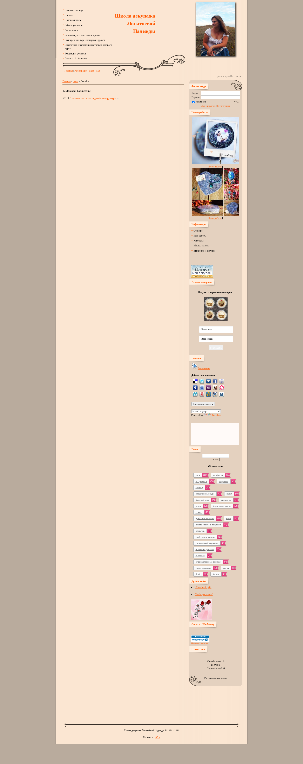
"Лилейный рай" (203, 587)
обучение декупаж (205, 549)
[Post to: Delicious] (195, 380)
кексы (198, 506)
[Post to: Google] (221, 380)
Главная (69, 70)
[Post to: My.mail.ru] (208, 394)
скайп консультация (205, 537)
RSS (98, 70)
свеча (226, 568)
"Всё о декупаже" (204, 594)
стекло (199, 512)
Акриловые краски (222, 506)
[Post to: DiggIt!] (208, 380)
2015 (75, 81)
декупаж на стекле (205, 518)
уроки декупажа (203, 568)
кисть (228, 518)
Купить (216, 574)
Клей (198, 574)
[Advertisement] (151, 703)
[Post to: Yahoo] (208, 387)
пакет (229, 494)
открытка (200, 531)
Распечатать (204, 368)
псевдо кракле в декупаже (208, 525)
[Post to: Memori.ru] (221, 387)
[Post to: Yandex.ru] (201, 394)
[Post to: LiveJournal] (215, 394)
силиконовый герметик (207, 543)
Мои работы (215, 166)
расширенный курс (205, 494)
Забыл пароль (208, 105)
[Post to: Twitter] (201, 380)
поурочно (223, 481)
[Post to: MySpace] (195, 387)
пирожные (226, 500)
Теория (199, 487)
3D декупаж (201, 481)
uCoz (157, 737)
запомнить (201, 101)
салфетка (218, 475)
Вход (91, 70)
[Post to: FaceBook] (215, 380)
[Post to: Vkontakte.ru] (221, 394)
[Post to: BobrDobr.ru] (215, 387)
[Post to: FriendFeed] (201, 387)
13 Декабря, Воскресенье (76, 91)
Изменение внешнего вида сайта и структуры (92, 98)
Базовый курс (202, 500)
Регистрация (80, 70)
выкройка (200, 555)
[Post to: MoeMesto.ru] (195, 394)
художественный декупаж (208, 562)
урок (198, 475)
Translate (216, 415)
